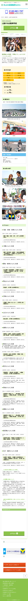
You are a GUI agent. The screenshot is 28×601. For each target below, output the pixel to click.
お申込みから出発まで (8, 590)
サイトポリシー (6, 586)
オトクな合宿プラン (11, 34)
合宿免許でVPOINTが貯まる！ (10, 592)
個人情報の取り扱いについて (9, 581)
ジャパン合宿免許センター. (14, 600)
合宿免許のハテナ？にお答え (9, 588)
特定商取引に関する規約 (8, 583)
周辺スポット (23, 34)
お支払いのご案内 (7, 594)
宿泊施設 (17, 34)
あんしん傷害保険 (7, 596)
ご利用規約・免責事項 (8, 585)
